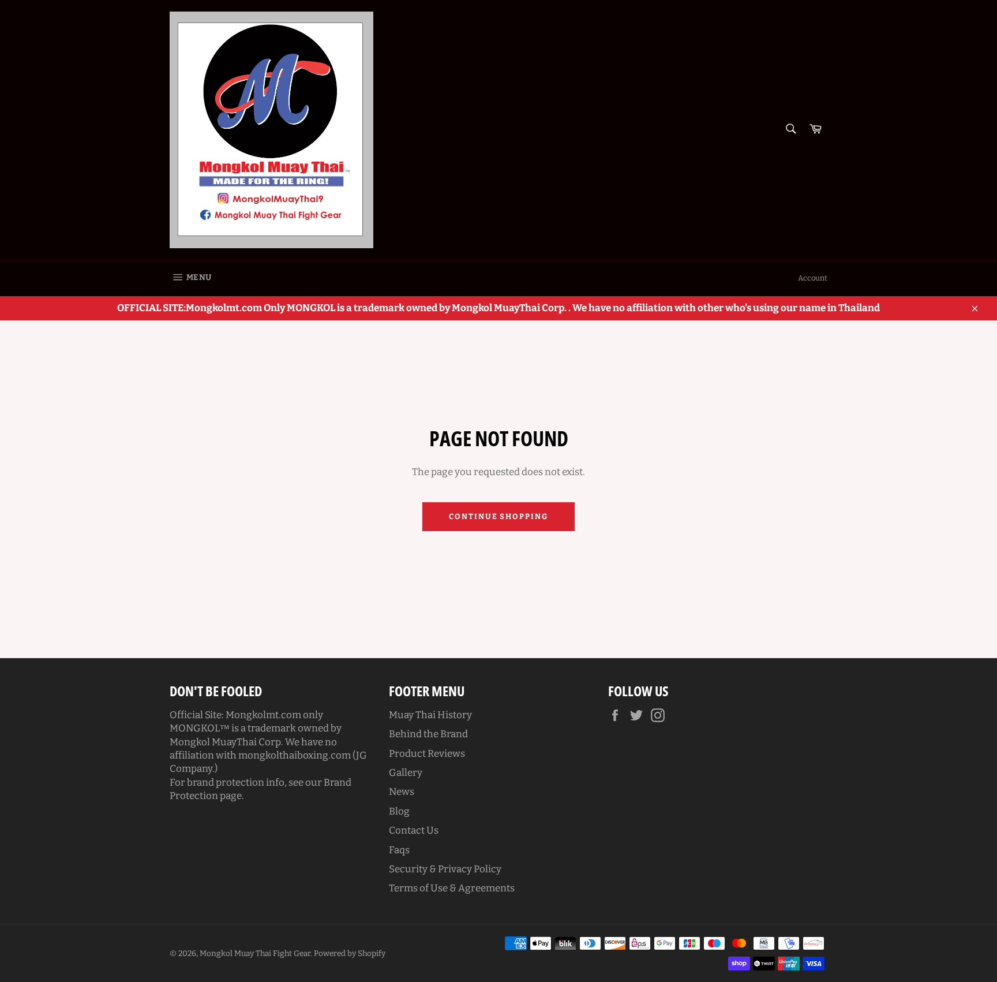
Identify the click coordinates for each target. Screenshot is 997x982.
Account (812, 278)
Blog (399, 811)
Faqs (399, 850)
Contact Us (413, 830)
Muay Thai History (430, 715)
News (401, 792)
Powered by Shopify (349, 953)
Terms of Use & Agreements (452, 888)
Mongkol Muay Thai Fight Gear (255, 953)
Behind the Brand (428, 734)
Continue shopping (498, 516)
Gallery (405, 773)
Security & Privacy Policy (445, 869)
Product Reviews (427, 754)
